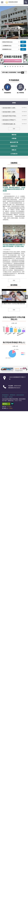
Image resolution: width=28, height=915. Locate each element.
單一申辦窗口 (5, 397)
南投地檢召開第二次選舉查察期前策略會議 (10, 111)
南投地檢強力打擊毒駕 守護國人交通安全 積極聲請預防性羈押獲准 (10, 120)
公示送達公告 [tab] (14, 153)
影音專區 (14, 285)
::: (0, 5)
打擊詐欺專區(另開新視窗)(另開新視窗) (17, 66)
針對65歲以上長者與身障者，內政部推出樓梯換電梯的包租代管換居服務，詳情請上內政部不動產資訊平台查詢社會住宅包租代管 (12, 72)
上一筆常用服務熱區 (2, 89)
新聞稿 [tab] (14, 102)
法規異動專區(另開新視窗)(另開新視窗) (12, 66)
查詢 (26, 2)
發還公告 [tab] (14, 149)
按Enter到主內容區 (5, 1)
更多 (14, 35)
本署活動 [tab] (14, 138)
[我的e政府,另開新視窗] (12, 404)
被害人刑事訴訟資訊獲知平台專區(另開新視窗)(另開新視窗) (22, 66)
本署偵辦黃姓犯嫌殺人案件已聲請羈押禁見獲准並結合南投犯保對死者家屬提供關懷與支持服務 (10, 124)
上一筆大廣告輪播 (1, 60)
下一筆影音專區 (26, 297)
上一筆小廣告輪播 (1, 369)
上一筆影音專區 (1, 297)
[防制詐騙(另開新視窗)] (20, 369)
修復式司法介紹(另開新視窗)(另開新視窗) (15, 66)
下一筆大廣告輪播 (26, 60)
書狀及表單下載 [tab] (14, 142)
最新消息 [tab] (14, 134)
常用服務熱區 (14, 80)
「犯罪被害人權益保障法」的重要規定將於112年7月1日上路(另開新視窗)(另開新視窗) (20, 66)
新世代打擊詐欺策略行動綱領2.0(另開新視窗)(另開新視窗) (10, 66)
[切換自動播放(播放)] (25, 55)
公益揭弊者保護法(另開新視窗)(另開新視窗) (7, 66)
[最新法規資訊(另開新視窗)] (7, 369)
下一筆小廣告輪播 (26, 369)
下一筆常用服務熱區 (25, 89)
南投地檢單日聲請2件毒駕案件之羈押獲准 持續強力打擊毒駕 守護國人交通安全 (10, 116)
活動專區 (14, 163)
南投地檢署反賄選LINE (5, 66)
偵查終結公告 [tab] (14, 146)
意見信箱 (11, 397)
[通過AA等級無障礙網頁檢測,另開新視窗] (6, 404)
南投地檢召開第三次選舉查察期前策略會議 (10, 107)
